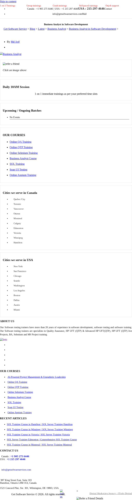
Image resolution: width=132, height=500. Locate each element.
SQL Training (17, 163)
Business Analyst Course (23, 158)
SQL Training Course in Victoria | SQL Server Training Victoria (38, 434)
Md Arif (15, 41)
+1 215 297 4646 (16, 459)
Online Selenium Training (24, 152)
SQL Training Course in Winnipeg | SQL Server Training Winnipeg (40, 429)
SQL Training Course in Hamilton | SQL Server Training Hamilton (40, 424)
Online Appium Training (23, 175)
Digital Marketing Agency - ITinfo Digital (111, 493)
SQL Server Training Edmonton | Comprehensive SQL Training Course (42, 439)
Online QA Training (20, 141)
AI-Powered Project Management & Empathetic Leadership (37, 377)
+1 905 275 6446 (19, 456)
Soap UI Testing (18, 169)
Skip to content (8, 1)
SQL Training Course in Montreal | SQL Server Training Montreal (39, 444)
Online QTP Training (21, 147)
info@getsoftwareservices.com (16, 469)
